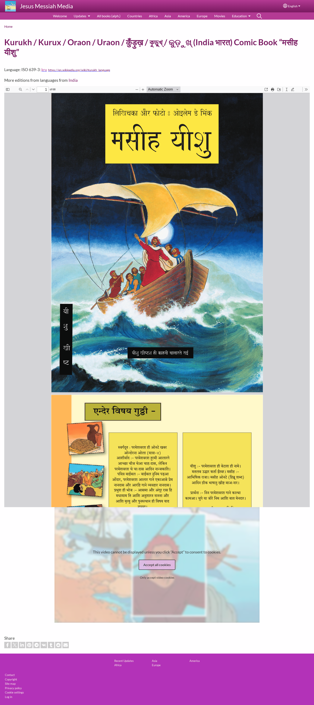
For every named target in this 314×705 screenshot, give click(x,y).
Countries (134, 16)
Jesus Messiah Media (46, 6)
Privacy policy (13, 688)
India (73, 80)
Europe (202, 16)
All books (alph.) (108, 16)
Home (8, 26)
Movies (219, 16)
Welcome (60, 16)
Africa (153, 16)
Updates (80, 16)
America (184, 16)
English (293, 6)
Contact (10, 675)
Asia (167, 16)
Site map (10, 683)
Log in (8, 697)
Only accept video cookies (157, 577)
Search (259, 16)
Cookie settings (14, 692)
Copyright (11, 679)
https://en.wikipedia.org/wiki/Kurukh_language (79, 70)
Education (239, 16)
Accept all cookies (157, 565)
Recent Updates (124, 661)
